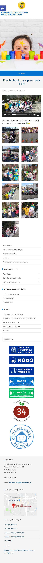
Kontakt (6, 258)
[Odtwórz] (5, 115)
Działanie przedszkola (11, 282)
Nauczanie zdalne (10, 254)
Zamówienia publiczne (11, 326)
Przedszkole (21, 91)
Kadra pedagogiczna (11, 294)
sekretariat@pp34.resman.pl (20, 482)
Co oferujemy (8, 298)
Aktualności (7, 246)
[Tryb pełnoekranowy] (38, 115)
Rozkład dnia (8, 302)
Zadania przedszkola (11, 322)
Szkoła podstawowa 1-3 (14, 533)
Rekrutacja (7, 274)
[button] (21, 105)
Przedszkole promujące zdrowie (15, 262)
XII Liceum (8, 541)
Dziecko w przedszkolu (12, 278)
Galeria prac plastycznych (13, 250)
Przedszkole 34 (11, 525)
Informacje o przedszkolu (13, 314)
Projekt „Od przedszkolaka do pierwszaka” (19, 318)
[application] (21, 106)
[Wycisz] (34, 115)
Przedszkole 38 (11, 529)
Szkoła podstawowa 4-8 (14, 537)
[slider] (19, 114)
